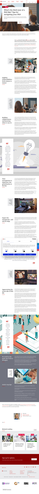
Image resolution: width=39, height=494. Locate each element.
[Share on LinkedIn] (38, 244)
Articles (9, 4)
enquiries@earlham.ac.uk (31, 471)
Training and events (17, 1)
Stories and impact (21, 1)
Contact (35, 2)
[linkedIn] (25, 467)
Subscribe (33, 459)
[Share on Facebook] (38, 248)
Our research (9, 1)
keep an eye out (28, 405)
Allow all (31, 254)
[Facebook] (31, 467)
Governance (21, 471)
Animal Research (22, 473)
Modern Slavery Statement (12, 473)
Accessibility (10, 472)
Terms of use (10, 471)
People (29, 2)
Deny (8, 254)
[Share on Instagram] (38, 250)
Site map (4, 467)
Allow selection (19, 254)
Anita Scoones (20, 22)
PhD (4, 422)
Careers (32, 2)
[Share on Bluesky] (38, 246)
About (26, 2)
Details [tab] (19, 241)
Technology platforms (12, 1)
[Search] (38, 1)
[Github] (35, 467)
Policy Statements (22, 472)
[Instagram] (29, 467)
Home (1, 4)
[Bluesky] (27, 467)
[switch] (15, 251)
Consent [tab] (8, 241)
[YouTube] (33, 467)
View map (28, 475)
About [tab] (31, 241)
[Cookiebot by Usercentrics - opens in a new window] (32, 239)
